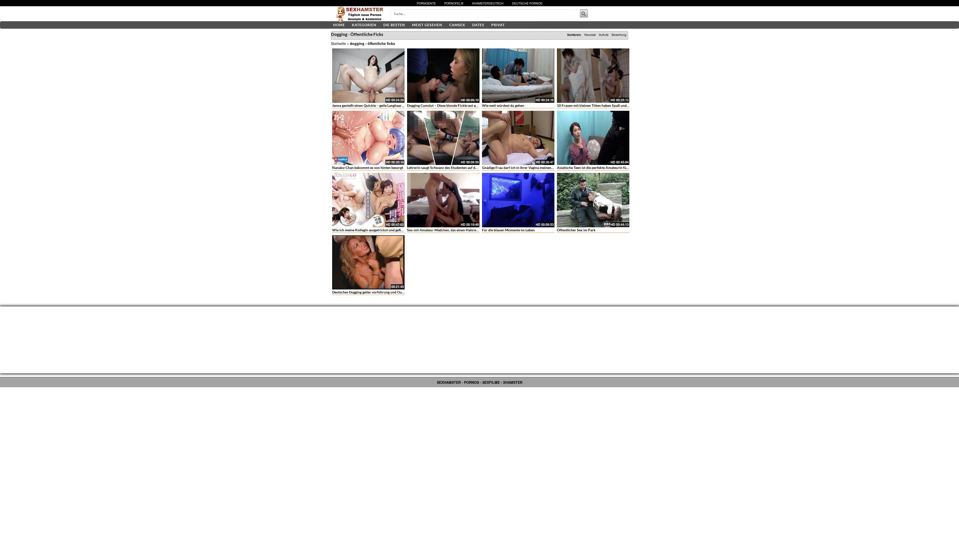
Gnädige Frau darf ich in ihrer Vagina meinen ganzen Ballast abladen (534, 167)
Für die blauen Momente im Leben (508, 230)
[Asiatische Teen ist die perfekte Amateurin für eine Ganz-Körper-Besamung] (593, 138)
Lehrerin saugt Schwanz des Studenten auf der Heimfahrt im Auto (458, 167)
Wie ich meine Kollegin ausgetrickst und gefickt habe (373, 230)
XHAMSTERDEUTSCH (487, 3)
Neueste (590, 34)
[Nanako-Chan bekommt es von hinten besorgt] (368, 138)
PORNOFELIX (454, 3)
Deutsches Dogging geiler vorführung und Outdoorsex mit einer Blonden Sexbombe (397, 292)
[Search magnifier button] (584, 13)
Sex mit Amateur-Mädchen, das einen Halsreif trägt (446, 230)
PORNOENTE (426, 3)
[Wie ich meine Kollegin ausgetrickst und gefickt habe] (368, 200)
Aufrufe (604, 34)
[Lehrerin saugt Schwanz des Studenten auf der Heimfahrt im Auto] (443, 138)
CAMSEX (457, 25)
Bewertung (619, 34)
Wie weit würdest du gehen (503, 105)
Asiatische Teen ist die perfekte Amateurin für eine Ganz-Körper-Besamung (615, 167)
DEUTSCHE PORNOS (527, 3)
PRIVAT (498, 25)
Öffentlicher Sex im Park (576, 230)
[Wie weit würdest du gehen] (518, 75)
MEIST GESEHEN (427, 25)
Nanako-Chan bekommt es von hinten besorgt (367, 167)
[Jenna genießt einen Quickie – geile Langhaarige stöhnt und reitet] (368, 75)
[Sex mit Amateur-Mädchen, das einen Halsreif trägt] (443, 200)
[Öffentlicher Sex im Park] (593, 200)
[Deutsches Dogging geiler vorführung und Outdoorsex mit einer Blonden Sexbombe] (368, 262)
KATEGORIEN (364, 25)
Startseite (338, 43)
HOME (339, 25)
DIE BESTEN (394, 25)
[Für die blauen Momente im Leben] (518, 200)
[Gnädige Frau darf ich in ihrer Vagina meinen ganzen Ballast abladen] (518, 138)
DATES (478, 25)
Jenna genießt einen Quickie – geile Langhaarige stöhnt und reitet (382, 105)
